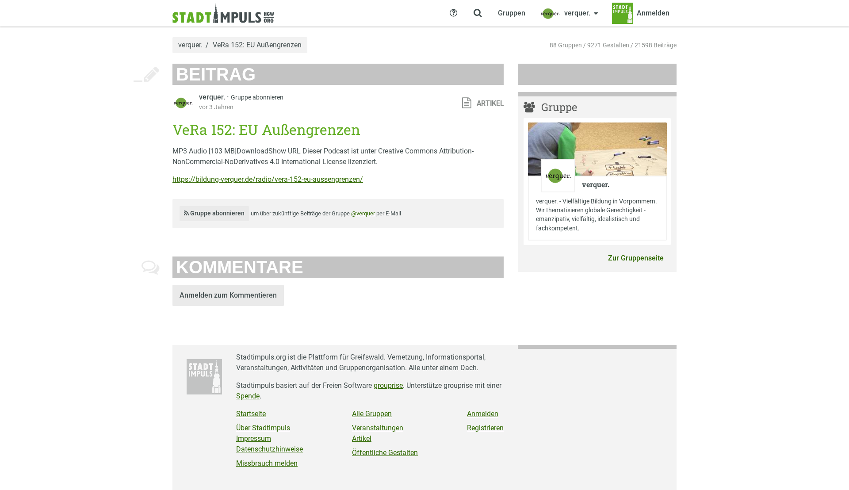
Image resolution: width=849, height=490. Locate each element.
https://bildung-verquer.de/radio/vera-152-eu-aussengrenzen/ (267, 179)
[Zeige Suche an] (477, 13)
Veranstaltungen (377, 428)
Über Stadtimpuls (263, 428)
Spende (248, 396)
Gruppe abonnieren (257, 97)
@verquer (363, 213)
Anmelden (482, 414)
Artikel (361, 438)
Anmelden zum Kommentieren (228, 295)
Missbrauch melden (267, 463)
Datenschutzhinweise (269, 449)
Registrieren (485, 428)
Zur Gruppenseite (636, 258)
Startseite (251, 414)
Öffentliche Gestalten (385, 452)
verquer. (190, 45)
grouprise (388, 385)
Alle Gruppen (372, 414)
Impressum (253, 438)
